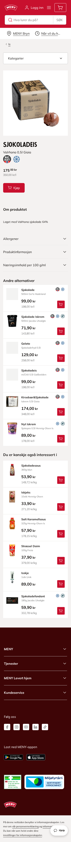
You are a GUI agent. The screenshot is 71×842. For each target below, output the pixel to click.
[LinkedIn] (35, 727)
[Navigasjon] (49, 7)
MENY (8, 649)
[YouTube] (26, 727)
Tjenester (11, 664)
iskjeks (25, 492)
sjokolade (28, 290)
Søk (59, 20)
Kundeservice (14, 693)
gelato (25, 343)
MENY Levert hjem (17, 678)
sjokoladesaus (31, 465)
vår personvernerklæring (25, 826)
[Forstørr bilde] (35, 103)
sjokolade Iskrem (32, 317)
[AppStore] (35, 757)
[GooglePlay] (13, 757)
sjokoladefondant (33, 596)
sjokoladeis (29, 370)
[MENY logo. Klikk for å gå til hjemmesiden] (11, 7)
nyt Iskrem (28, 424)
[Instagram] (16, 727)
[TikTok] (45, 727)
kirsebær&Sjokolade (35, 397)
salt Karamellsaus (33, 519)
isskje (25, 573)
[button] (35, 58)
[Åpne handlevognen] (60, 7)
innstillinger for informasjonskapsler (22, 835)
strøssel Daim (30, 546)
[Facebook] (7, 727)
